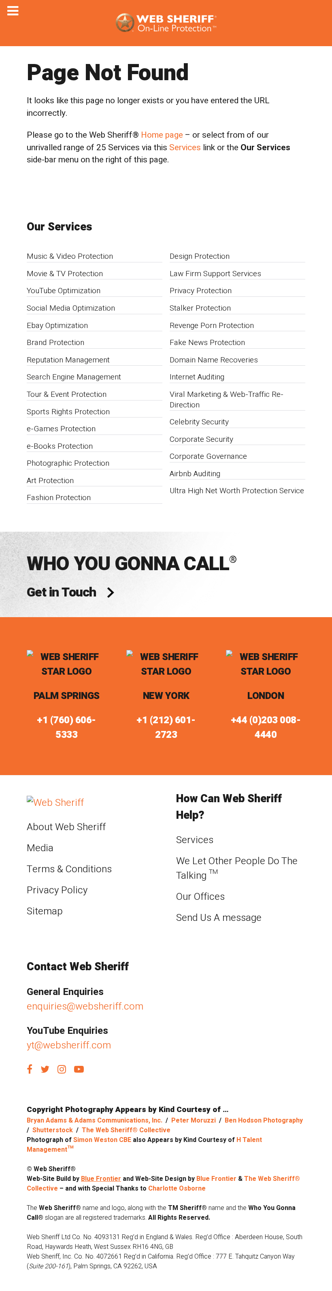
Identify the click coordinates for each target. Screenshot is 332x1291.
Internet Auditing (197, 377)
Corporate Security (201, 439)
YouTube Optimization (63, 290)
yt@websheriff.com (69, 1045)
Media (40, 848)
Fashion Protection (59, 497)
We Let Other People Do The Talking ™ (237, 868)
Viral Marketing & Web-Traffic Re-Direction (226, 400)
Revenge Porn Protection (212, 325)
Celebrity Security (199, 422)
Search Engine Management (74, 377)
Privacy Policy (57, 890)
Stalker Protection (200, 308)
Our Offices (200, 897)
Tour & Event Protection (66, 394)
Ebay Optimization (57, 325)
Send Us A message (219, 918)
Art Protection (50, 480)
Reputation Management (68, 360)
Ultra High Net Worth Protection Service (237, 490)
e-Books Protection (60, 446)
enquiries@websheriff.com (85, 1006)
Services (185, 147)
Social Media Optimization (71, 308)
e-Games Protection (61, 429)
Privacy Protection (201, 290)
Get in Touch (61, 592)
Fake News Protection (207, 342)
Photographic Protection (68, 463)
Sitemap (45, 911)
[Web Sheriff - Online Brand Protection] (166, 23)
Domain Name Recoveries (214, 360)
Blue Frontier (101, 1179)
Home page (162, 135)
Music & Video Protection (70, 256)
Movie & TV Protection (65, 273)
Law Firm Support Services (215, 273)
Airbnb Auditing (195, 473)
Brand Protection (55, 342)
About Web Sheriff (66, 827)
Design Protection (200, 256)
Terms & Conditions (69, 869)
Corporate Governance (208, 456)
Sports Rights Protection (68, 412)
